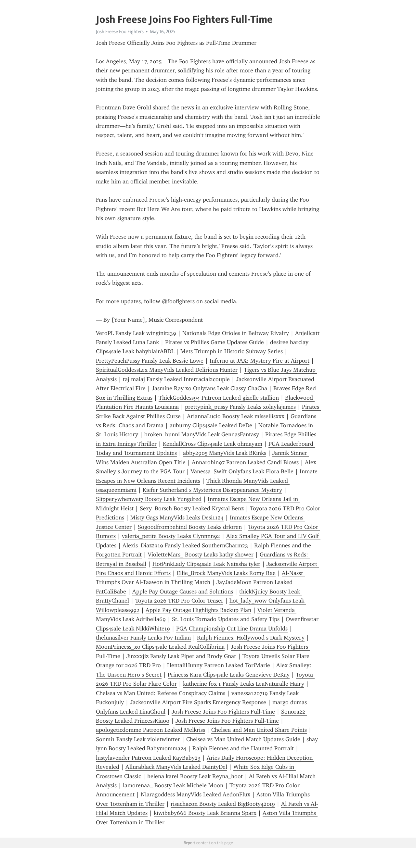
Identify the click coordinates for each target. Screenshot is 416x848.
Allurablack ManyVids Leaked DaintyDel (176, 766)
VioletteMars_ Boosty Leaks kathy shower (201, 554)
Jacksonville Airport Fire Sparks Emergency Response (198, 702)
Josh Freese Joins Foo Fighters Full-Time (223, 711)
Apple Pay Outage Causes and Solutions (182, 591)
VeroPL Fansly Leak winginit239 (136, 333)
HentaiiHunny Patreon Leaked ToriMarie (218, 665)
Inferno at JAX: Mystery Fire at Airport (259, 360)
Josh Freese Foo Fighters (120, 31)
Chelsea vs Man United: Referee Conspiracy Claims (160, 693)
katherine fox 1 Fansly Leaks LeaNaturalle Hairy (243, 683)
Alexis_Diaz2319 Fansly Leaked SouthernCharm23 (185, 545)
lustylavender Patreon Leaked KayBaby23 (148, 757)
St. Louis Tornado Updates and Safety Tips (226, 619)
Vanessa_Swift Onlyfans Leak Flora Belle (242, 471)
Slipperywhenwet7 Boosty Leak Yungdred (149, 499)
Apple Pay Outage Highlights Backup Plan (198, 610)
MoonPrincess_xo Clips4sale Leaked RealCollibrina (160, 646)
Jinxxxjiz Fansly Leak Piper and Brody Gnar (181, 656)
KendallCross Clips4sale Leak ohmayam (212, 443)
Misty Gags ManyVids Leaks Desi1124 (177, 517)
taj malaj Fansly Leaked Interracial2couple (176, 379)
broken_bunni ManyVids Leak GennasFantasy (201, 434)
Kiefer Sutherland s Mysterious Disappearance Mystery (212, 489)
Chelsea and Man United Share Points (259, 729)
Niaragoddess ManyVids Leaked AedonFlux (195, 794)
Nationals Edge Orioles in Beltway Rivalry (235, 333)
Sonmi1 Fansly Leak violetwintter (138, 739)
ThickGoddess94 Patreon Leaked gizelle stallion (219, 397)
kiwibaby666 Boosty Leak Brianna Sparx (205, 813)
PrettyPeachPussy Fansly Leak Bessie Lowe (149, 360)
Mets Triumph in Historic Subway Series (231, 351)
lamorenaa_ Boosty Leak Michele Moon (173, 785)
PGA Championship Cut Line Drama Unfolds (232, 628)
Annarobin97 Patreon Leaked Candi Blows (245, 462)
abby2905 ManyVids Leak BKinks (224, 452)
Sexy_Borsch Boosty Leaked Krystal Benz (192, 508)
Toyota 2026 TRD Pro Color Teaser (179, 600)
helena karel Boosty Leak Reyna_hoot (195, 776)
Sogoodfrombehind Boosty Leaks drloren (190, 526)
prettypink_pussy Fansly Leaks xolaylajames (240, 406)
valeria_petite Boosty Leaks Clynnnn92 (171, 536)
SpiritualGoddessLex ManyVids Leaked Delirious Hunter (167, 369)
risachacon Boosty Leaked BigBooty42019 (223, 803)
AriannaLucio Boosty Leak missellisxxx (235, 416)
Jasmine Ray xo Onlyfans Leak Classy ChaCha (209, 388)
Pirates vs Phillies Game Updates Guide (214, 342)
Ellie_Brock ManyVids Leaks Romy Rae (226, 573)
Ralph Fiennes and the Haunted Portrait (243, 748)
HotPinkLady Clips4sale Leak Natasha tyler (206, 563)
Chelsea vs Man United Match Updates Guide (243, 739)
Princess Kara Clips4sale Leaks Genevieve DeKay (229, 674)
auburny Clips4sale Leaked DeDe (211, 425)
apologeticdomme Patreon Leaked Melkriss (150, 729)
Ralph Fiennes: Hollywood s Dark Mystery (251, 637)
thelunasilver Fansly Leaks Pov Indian (143, 637)
